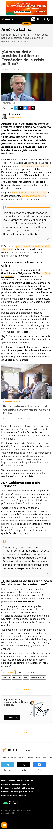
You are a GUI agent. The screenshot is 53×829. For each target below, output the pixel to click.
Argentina (6, 677)
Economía (41, 757)
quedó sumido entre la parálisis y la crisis (26, 248)
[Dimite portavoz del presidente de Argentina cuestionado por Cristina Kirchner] (26, 381)
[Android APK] (9, 803)
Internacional (26, 757)
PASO (26, 677)
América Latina (11, 401)
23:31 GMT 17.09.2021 (10, 69)
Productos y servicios (10, 784)
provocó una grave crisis (35, 165)
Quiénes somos (8, 780)
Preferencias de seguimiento (13, 795)
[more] (48, 238)
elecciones (17, 677)
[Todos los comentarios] (4, 825)
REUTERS (6, 103)
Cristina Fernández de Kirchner (28, 672)
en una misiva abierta (34, 195)
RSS (31, 791)
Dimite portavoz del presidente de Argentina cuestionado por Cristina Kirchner (26, 409)
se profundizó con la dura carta (29, 192)
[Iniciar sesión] (38, 19)
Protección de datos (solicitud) (14, 791)
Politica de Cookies (29, 788)
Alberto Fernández (38, 677)
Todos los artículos (15, 118)
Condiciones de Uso (24, 780)
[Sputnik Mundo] (8, 20)
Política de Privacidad (10, 788)
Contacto (25, 784)
